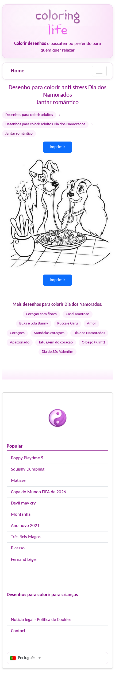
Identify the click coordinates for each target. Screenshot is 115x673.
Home (17, 71)
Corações (17, 333)
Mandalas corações (49, 333)
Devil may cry (23, 503)
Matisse (18, 480)
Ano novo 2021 (25, 525)
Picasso (18, 548)
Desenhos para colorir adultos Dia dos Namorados (45, 124)
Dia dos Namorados (89, 333)
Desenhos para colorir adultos (29, 115)
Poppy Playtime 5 (27, 458)
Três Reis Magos (26, 537)
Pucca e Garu (67, 324)
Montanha (20, 514)
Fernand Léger (24, 559)
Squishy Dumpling (27, 469)
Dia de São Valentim (57, 352)
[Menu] (99, 71)
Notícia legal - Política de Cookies (41, 619)
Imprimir (57, 147)
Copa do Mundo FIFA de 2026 (38, 492)
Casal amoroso (77, 314)
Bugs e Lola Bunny (33, 324)
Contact (18, 631)
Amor (91, 324)
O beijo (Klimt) (93, 343)
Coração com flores (41, 314)
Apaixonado (19, 343)
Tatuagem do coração (56, 343)
